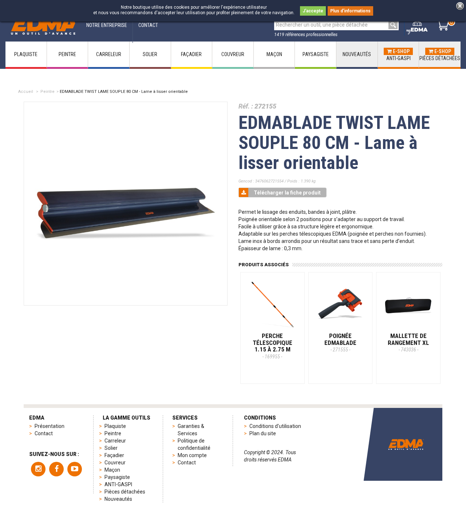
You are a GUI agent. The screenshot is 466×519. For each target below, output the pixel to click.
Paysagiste (117, 477)
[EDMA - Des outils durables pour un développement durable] (406, 444)
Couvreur (115, 462)
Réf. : (245, 106)
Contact (44, 433)
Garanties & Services (191, 429)
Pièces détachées (124, 492)
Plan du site (262, 433)
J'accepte (313, 10)
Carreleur (115, 441)
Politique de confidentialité (194, 444)
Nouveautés (118, 499)
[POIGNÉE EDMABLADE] (340, 304)
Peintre (47, 91)
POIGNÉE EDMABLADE (340, 342)
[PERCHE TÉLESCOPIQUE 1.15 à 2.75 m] (272, 304)
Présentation (49, 426)
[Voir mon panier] (442, 25)
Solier (111, 448)
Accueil (25, 91)
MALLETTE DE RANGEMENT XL (408, 342)
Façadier (114, 455)
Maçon (112, 470)
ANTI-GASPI (118, 484)
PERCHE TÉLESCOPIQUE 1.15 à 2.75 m (272, 345)
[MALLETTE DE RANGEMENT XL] (408, 304)
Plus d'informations (350, 10)
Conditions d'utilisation (275, 426)
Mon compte (192, 455)
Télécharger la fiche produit (287, 193)
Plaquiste (115, 426)
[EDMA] (43, 24)
